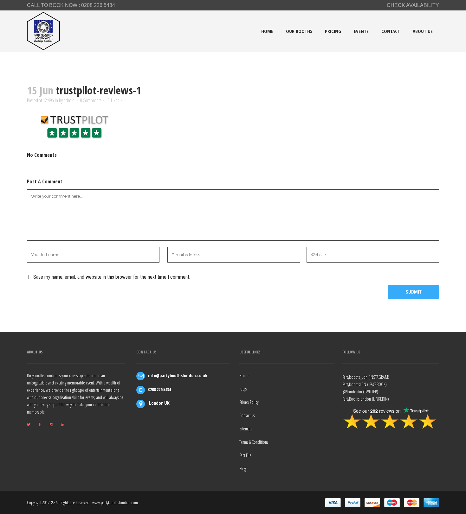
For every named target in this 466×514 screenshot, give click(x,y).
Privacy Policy (248, 402)
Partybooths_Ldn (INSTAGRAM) (365, 377)
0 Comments (90, 100)
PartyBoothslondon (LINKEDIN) (365, 399)
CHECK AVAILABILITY (413, 5)
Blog (242, 469)
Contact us (247, 415)
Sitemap (245, 429)
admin (69, 100)
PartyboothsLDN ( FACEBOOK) (364, 384)
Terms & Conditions (253, 442)
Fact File (245, 455)
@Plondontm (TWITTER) (360, 392)
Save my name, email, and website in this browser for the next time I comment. (111, 277)
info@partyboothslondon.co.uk (177, 375)
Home (244, 375)
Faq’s (243, 389)
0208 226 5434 (98, 5)
